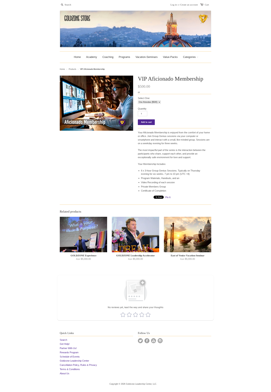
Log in (173, 4)
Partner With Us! (68, 348)
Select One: (144, 98)
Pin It (167, 197)
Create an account (189, 4)
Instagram (160, 340)
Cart (207, 4)
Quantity (142, 108)
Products (72, 69)
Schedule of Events (70, 356)
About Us (64, 373)
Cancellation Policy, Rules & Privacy (78, 365)
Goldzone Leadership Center (74, 360)
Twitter (140, 340)
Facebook (146, 340)
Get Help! (64, 344)
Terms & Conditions (70, 369)
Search (63, 340)
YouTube (153, 340)
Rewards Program (69, 352)
